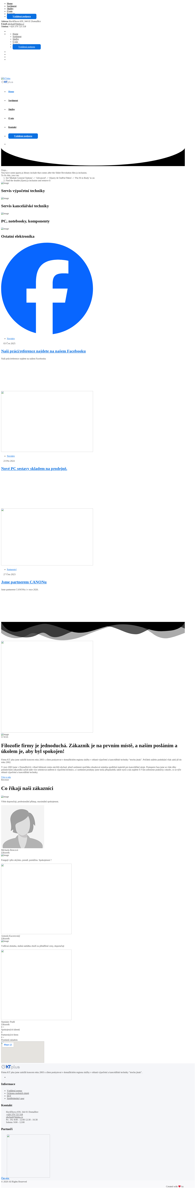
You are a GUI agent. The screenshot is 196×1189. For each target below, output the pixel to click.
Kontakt (12, 127)
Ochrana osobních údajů (18, 1093)
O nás (9, 11)
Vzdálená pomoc (14, 1090)
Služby (10, 8)
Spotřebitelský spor (15, 1098)
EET (9, 1096)
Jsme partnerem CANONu (24, 582)
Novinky (11, 338)
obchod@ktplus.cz (15, 24)
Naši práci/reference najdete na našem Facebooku (43, 351)
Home (10, 3)
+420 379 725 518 (14, 66)
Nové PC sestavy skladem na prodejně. (34, 468)
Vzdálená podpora (22, 16)
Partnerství (12, 569)
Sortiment (12, 6)
